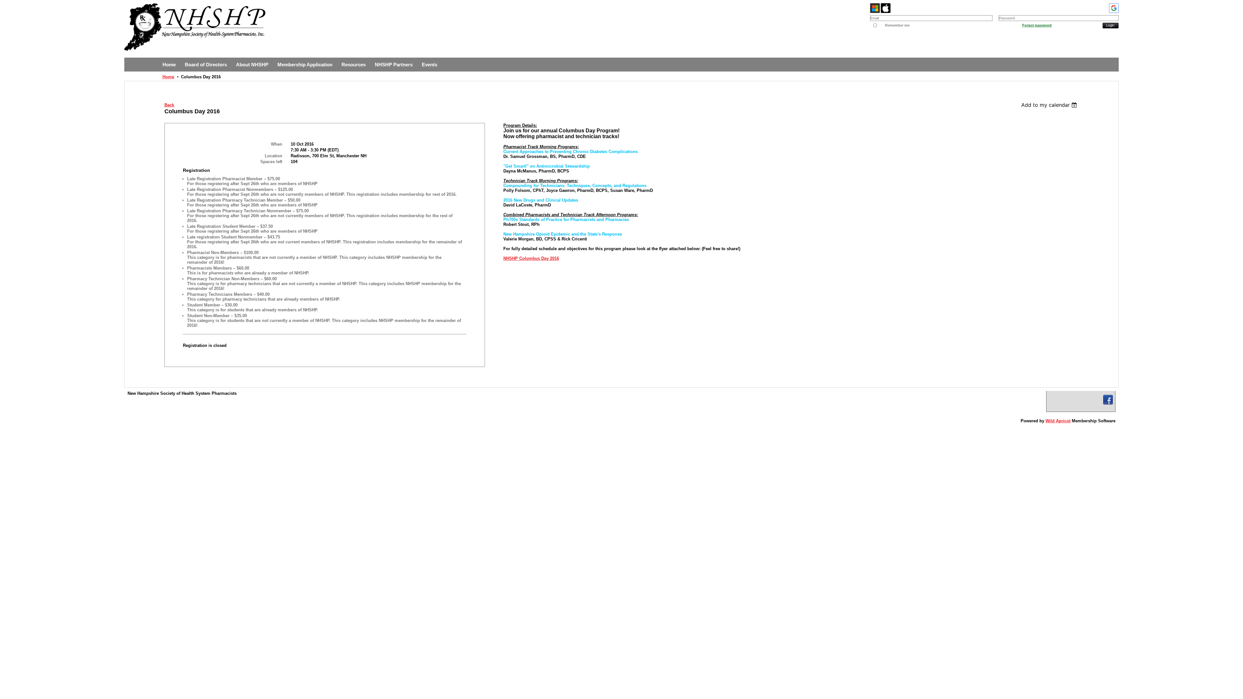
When (276, 144)
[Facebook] (1108, 400)
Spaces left (271, 161)
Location (273, 155)
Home (168, 76)
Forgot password (1037, 25)
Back (169, 105)
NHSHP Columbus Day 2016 (531, 258)
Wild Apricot (1058, 420)
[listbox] (1050, 105)
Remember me (897, 25)
